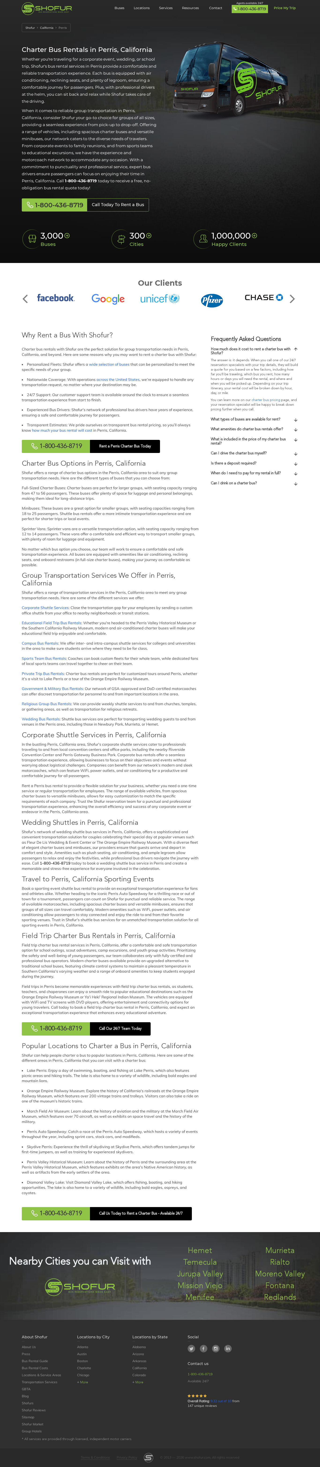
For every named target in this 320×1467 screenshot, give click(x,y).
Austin (82, 1354)
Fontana (279, 1286)
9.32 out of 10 (221, 1401)
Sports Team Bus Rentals (44, 658)
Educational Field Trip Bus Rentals (51, 622)
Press (26, 1354)
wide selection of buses (109, 364)
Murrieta (280, 1251)
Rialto (280, 1262)
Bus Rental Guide (35, 1361)
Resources (191, 8)
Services (166, 8)
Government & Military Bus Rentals (52, 688)
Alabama (139, 1347)
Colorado (139, 1375)
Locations (142, 8)
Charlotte (84, 1368)
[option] (56, 297)
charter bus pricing (266, 400)
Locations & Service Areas (41, 1375)
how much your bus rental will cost (62, 430)
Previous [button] (28, 295)
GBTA (26, 1389)
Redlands (280, 1298)
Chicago (83, 1375)
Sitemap (28, 1417)
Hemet (200, 1251)
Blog (25, 1396)
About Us (29, 1347)
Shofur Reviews (34, 1410)
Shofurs (27, 1403)
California (139, 1368)
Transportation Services (39, 1382)
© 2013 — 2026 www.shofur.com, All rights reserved (199, 1457)
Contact (215, 8)
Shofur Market (32, 1424)
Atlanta (82, 1347)
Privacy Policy (127, 1457)
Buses (119, 8)
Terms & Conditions (95, 1457)
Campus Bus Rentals (40, 643)
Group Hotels (32, 1431)
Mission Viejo (200, 1286)
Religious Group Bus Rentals (46, 703)
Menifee (200, 1298)
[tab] (254, 351)
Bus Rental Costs (35, 1368)
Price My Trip (285, 8)
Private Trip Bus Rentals (43, 673)
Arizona (138, 1354)
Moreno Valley (280, 1274)
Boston (82, 1361)
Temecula (200, 1262)
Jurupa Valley (200, 1274)
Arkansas (139, 1361)
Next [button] (292, 295)
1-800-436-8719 (252, 9)
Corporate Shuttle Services (45, 607)
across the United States (118, 379)
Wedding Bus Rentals (41, 719)
